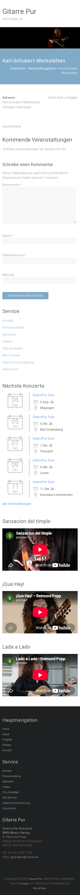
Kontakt (7, 321)
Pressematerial (13, 327)
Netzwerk (9, 334)
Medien (6, 745)
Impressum (10, 369)
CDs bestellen (12, 348)
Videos (7, 341)
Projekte (7, 739)
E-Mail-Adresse (14, 255)
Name (7, 236)
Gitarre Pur (19, 11)
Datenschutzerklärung (18, 362)
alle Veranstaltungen (16, 504)
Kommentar (12, 185)
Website (8, 275)
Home (5, 729)
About (5, 734)
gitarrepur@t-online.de (24, 857)
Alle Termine (11, 355)
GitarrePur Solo (43, 395)
